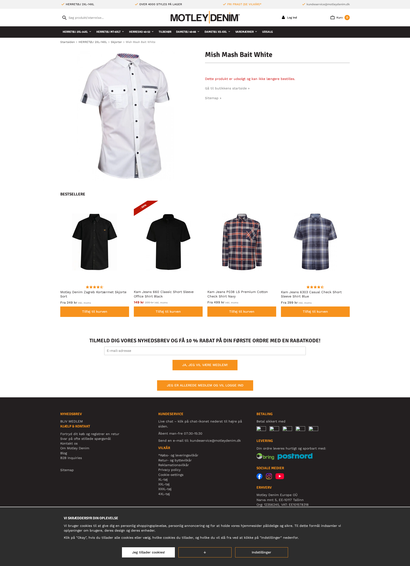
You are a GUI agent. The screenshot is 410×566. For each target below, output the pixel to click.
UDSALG (267, 32)
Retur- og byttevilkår (175, 460)
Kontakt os (69, 443)
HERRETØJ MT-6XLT (108, 32)
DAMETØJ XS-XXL (216, 32)
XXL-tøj (164, 484)
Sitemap (67, 470)
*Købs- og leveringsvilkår (178, 455)
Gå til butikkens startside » (227, 88)
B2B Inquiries (71, 458)
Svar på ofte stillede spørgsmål (85, 439)
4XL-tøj (164, 494)
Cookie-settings (170, 475)
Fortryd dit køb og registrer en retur (89, 434)
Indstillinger (261, 552)
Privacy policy (169, 470)
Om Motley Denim (74, 448)
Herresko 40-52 (139, 32)
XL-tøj (163, 479)
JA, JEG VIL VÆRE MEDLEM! (205, 365)
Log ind (291, 17)
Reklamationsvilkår (173, 465)
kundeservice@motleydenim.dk (328, 4)
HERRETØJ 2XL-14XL (75, 32)
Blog (63, 453)
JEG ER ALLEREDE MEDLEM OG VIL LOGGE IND (205, 385)
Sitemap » (213, 98)
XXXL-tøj (165, 489)
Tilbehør (165, 32)
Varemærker (244, 32)
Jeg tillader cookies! (148, 552)
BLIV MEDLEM (71, 421)
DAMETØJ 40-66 (186, 32)
